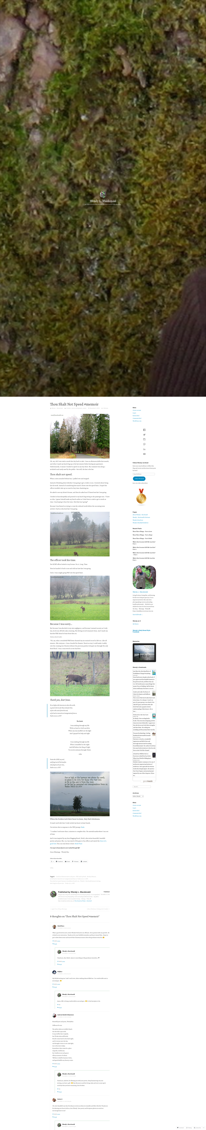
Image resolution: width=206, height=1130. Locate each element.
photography (78, 408)
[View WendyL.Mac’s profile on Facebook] (144, 430)
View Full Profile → (138, 614)
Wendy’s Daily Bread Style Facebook (141, 631)
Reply (55, 944)
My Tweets (135, 624)
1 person (58, 941)
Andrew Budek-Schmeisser (65, 1015)
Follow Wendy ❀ (139, 479)
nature (73, 408)
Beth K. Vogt (136, 716)
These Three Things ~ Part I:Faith (142, 538)
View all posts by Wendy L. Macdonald (83, 901)
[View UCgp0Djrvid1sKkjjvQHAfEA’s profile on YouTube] (144, 454)
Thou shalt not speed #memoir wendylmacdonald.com (64, 881)
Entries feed (136, 416)
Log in (134, 413)
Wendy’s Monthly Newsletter (140, 523)
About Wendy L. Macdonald (140, 515)
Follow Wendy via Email (140, 463)
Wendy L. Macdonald (103, 201)
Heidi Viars (78, 844)
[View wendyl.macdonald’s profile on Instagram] (144, 439)
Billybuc (59, 972)
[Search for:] (142, 787)
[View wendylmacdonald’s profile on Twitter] (144, 434)
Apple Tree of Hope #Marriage (58, 909)
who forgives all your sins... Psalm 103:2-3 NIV (62, 883)
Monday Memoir (91, 876)
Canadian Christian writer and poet (65, 876)
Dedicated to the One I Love (140, 715)
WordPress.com (137, 421)
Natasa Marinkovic (137, 737)
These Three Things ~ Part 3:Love (142, 531)
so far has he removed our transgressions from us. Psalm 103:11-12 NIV (69, 879)
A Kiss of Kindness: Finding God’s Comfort (97, 909)
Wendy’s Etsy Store (138, 520)
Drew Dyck (135, 675)
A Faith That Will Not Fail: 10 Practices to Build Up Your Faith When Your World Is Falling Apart (142, 756)
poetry (84, 408)
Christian (68, 408)
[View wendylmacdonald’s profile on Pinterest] (144, 444)
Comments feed (137, 418)
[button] (140, 655)
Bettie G (59, 1099)
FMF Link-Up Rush (81, 876)
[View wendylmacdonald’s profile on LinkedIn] (144, 449)
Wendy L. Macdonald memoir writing (90, 881)
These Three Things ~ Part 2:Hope (142, 535)
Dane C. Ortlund (137, 696)
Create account (137, 410)
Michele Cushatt (137, 760)
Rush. (83, 827)
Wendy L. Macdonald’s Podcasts (141, 517)
